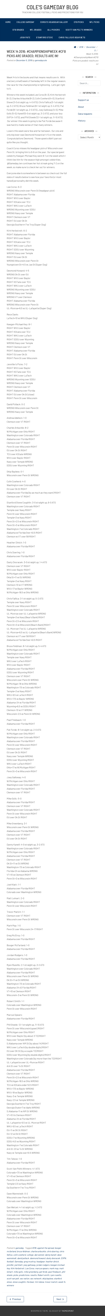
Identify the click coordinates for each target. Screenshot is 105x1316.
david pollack (23, 1258)
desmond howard (37, 1258)
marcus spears (41, 1268)
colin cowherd (19, 1255)
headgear (40, 1261)
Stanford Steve (44, 37)
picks (15, 1275)
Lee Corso (29, 1268)
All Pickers (53, 29)
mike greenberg (31, 1272)
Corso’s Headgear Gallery (54, 22)
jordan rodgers (42, 1265)
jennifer (10, 1265)
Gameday (18, 1261)
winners (10, 1285)
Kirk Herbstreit (17, 1268)
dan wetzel (39, 1255)
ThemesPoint (68, 1311)
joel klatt (18, 1265)
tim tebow (39, 1282)
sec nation (24, 1278)
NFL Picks (95, 22)
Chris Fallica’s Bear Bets (72, 37)
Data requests (85, 113)
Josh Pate (25, 37)
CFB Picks (79, 22)
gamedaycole (41, 60)
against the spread (45, 1248)
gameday (19, 1248)
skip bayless (47, 1278)
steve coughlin (19, 1282)
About (81, 106)
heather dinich (52, 1261)
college (30, 1255)
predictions (24, 1275)
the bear (30, 1282)
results (33, 1275)
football (10, 1261)
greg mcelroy (29, 1261)
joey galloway (29, 1265)
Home (8, 22)
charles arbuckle (38, 1251)
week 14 (61, 1282)
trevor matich (51, 1282)
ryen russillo (55, 1275)
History (81, 120)
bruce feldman (23, 1251)
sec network (35, 1278)
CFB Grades (18, 29)
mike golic (18, 1272)
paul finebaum (54, 1272)
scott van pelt (13, 1278)
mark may (53, 1268)
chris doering (53, 1251)
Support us (83, 99)
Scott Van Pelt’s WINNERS (79, 29)
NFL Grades (36, 29)
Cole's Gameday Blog (52, 7)
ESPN (63, 1258)
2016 (34, 1248)
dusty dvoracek (53, 1258)
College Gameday (25, 22)
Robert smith (43, 1275)
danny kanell (50, 1255)
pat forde (43, 1272)
